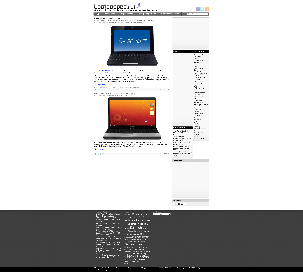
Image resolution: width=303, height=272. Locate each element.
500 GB (127, 234)
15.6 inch (100, 152)
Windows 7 (145, 262)
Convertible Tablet (129, 239)
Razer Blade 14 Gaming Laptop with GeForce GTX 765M (108, 236)
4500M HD (133, 234)
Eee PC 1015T (126, 87)
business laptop (140, 236)
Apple (196, 64)
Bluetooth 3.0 (128, 237)
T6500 (142, 258)
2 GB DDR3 (127, 214)
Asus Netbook (127, 22)
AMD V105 (106, 87)
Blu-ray (144, 234)
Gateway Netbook (199, 93)
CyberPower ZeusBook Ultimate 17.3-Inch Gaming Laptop (181, 133)
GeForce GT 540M (130, 247)
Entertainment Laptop (134, 241)
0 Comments (164, 89)
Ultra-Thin (130, 260)
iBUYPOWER (198, 102)
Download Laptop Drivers (169, 14)
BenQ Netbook (198, 72)
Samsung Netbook (200, 129)
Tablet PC (197, 134)
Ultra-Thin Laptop (139, 260)
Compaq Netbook (199, 77)
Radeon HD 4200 (135, 87)
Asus (195, 66)
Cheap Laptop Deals (127, 14)
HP (126, 95)
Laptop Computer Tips (147, 14)
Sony (195, 130)
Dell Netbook (198, 83)
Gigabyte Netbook (200, 96)
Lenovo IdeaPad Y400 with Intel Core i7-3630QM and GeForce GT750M (108, 244)
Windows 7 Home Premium (139, 152)
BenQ (196, 70)
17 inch (144, 228)
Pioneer (196, 123)
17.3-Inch (130, 231)
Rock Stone (197, 125)
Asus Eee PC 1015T (115, 87)
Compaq (197, 76)
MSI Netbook (198, 119)
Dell (195, 81)
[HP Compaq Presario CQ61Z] (132, 118)
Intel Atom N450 (134, 249)
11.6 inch (135, 220)
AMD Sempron (107, 152)
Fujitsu (196, 87)
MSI (195, 117)
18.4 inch (139, 231)
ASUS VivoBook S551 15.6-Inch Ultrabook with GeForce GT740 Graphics (182, 138)
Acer (195, 59)
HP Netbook (198, 100)
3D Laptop (136, 214)
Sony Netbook (198, 132)
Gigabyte (197, 94)
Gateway (197, 91)
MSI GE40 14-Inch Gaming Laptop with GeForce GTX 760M (181, 148)
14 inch (141, 224)
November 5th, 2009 (116, 95)
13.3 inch (130, 224)
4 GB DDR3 (145, 214)
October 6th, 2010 (115, 22)
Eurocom (197, 85)
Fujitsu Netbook (199, 89)
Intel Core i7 (132, 251)
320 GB (147, 231)
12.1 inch (146, 221)
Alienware (197, 62)
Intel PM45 (139, 251)
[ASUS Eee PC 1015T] (132, 46)
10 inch (135, 217)
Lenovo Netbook (199, 113)
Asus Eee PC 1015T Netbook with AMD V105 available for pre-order (124, 21)
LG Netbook (198, 115)
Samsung (197, 127)
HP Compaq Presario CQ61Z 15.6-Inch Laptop (114, 94)
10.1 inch (100, 87)
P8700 (141, 256)
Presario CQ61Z (116, 152)
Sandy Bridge (135, 258)
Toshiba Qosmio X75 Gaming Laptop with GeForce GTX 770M (182, 154)
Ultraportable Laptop (133, 262)
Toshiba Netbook (199, 138)
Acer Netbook (198, 60)
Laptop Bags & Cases (201, 104)
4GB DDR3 (128, 217)
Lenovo (196, 112)
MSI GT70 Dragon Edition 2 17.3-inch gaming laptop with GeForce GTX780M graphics (108, 250)
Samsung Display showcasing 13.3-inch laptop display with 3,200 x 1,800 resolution (109, 256)
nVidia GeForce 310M (131, 256)
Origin (196, 121)
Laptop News (110, 14)
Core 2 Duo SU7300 (141, 239)
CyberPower (198, 79)
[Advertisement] (190, 33)
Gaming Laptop (135, 244)
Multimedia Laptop (138, 253)
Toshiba (196, 136)
